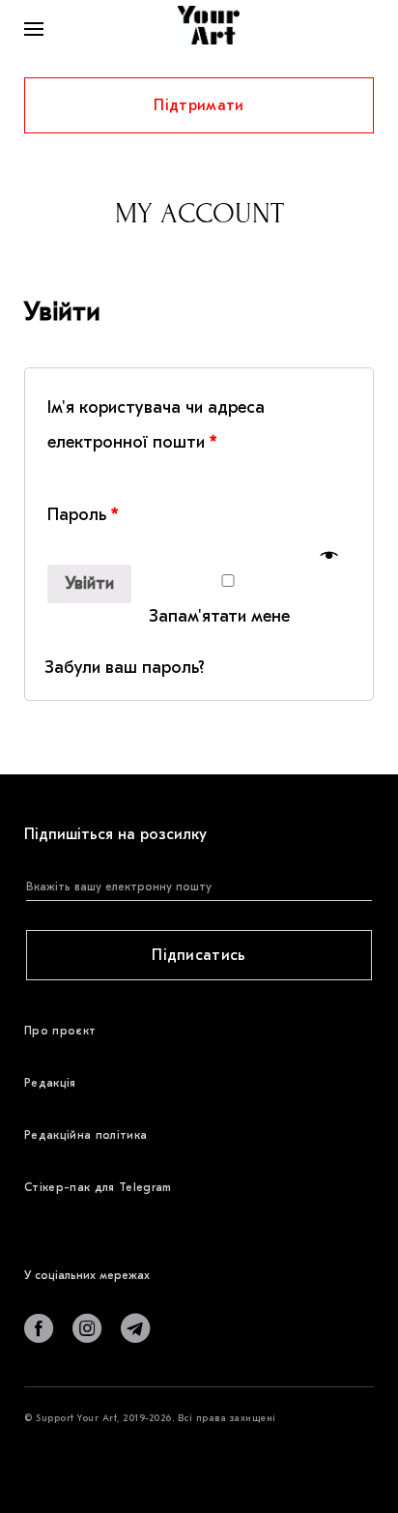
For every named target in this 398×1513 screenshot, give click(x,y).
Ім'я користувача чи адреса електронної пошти (156, 424)
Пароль (82, 515)
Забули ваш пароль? (124, 667)
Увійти (89, 583)
